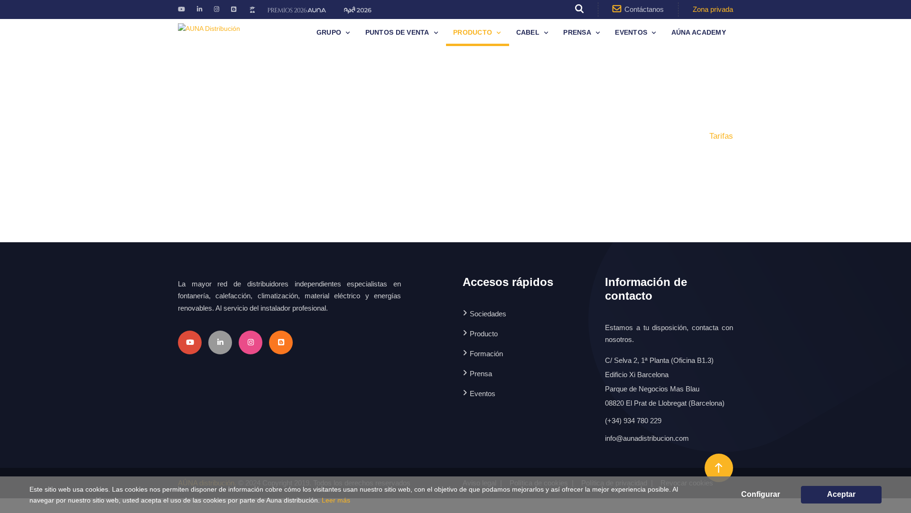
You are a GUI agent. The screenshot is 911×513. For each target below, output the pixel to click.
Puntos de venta (397, 32)
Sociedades (488, 314)
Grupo (328, 32)
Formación (486, 354)
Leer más (336, 500)
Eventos (631, 32)
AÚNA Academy (698, 32)
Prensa (577, 32)
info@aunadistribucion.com (647, 438)
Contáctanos (644, 9)
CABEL (527, 32)
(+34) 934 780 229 (633, 421)
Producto (472, 32)
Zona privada (713, 9)
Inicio (643, 136)
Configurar (760, 494)
